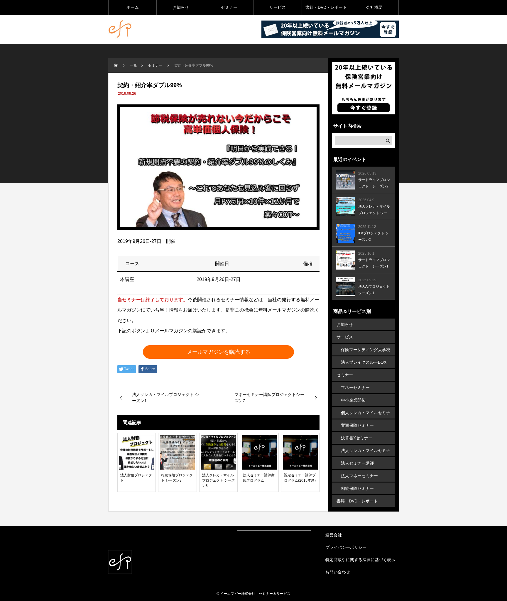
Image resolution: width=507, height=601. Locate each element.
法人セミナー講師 (357, 463)
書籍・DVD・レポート (326, 7)
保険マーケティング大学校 (365, 349)
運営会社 (333, 535)
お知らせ (181, 7)
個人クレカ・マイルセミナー (365, 414)
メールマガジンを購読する (218, 352)
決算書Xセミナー (356, 438)
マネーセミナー (355, 387)
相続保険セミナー (357, 488)
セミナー (229, 7)
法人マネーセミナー (359, 475)
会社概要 (374, 7)
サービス (277, 7)
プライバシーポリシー (345, 547)
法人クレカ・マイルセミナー (365, 452)
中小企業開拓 (353, 400)
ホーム (132, 7)
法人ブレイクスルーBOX (363, 362)
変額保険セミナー (357, 425)
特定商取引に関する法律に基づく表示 (360, 559)
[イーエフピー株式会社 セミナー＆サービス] (120, 29)
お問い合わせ (337, 572)
